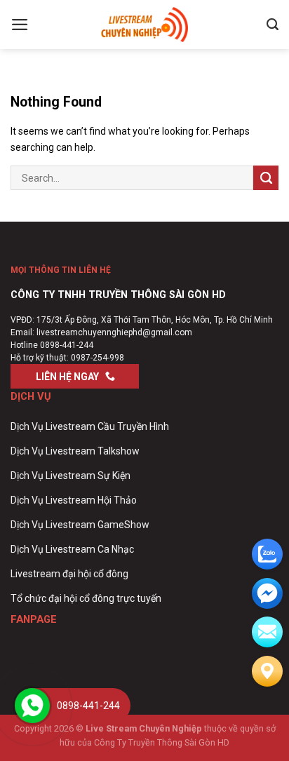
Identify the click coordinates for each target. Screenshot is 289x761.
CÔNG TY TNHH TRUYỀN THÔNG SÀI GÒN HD (118, 295)
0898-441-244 (66, 345)
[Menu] (20, 24)
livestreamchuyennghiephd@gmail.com (114, 332)
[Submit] (265, 178)
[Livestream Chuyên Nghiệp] (144, 24)
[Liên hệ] (267, 671)
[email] (267, 593)
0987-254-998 (97, 358)
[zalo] (267, 554)
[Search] (272, 25)
